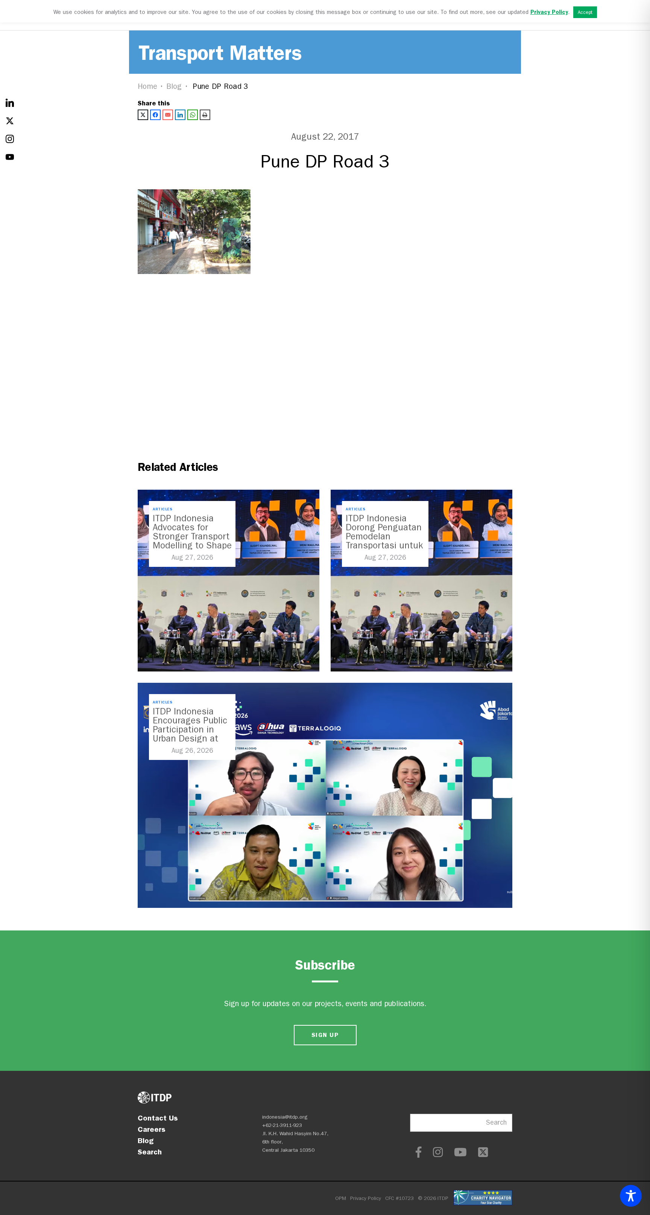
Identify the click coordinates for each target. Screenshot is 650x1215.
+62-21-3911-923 (282, 1125)
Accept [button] (585, 12)
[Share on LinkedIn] (180, 115)
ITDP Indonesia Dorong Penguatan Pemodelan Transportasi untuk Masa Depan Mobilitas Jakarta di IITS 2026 (384, 545)
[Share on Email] (167, 115)
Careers (152, 1129)
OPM (340, 1198)
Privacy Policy (365, 1198)
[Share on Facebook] (155, 115)
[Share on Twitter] (143, 115)
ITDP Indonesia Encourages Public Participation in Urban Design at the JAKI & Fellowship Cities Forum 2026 (190, 738)
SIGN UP (325, 1034)
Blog (174, 86)
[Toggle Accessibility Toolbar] (630, 1195)
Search (150, 1151)
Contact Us (158, 1117)
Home (147, 86)
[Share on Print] (205, 115)
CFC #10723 (399, 1198)
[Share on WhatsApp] (192, 115)
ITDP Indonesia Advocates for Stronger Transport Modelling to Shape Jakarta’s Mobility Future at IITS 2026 (192, 541)
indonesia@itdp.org (285, 1117)
